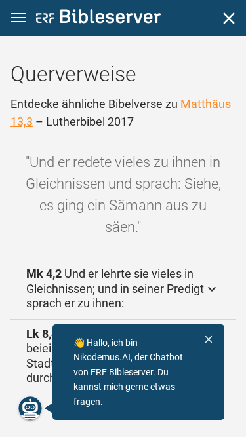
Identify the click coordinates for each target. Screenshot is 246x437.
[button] (18, 18)
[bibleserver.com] (98, 19)
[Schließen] (229, 18)
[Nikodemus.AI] (30, 408)
